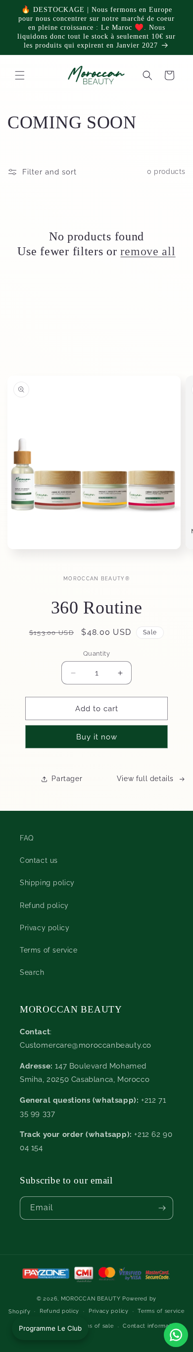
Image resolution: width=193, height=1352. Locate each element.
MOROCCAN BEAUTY (91, 1299)
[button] (147, 75)
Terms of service (49, 950)
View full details (145, 779)
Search (32, 972)
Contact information (151, 1326)
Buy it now (96, 736)
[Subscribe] (162, 1208)
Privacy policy (44, 928)
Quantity (96, 653)
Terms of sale (94, 1326)
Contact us (39, 860)
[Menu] (20, 75)
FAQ (27, 838)
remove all (147, 251)
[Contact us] (176, 1335)
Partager (66, 779)
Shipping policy (47, 883)
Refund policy (44, 905)
